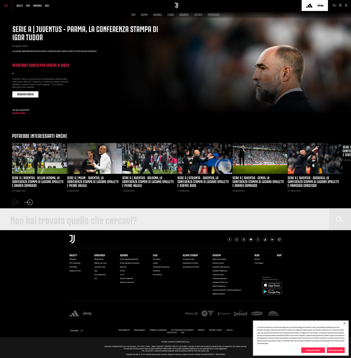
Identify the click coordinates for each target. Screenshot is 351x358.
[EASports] (207, 313)
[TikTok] (265, 239)
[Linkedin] (272, 239)
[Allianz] (191, 313)
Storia (170, 14)
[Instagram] (236, 239)
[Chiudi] (344, 323)
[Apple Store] (272, 285)
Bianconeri (37, 5)
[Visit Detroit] (240, 313)
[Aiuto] (340, 6)
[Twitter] (258, 239)
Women (144, 14)
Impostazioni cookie (313, 350)
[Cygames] (224, 313)
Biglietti (20, 5)
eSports (198, 14)
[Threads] (244, 239)
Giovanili (157, 14)
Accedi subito (18, 113)
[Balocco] (257, 313)
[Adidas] (309, 5)
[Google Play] (272, 292)
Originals (184, 14)
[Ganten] (273, 313)
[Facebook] (229, 239)
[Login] (346, 6)
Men (133, 14)
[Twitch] (279, 239)
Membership (214, 14)
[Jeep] (320, 5)
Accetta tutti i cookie (336, 350)
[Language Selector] (82, 331)
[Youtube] (251, 239)
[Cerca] (334, 6)
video (47, 5)
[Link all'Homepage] (176, 5)
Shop (28, 5)
